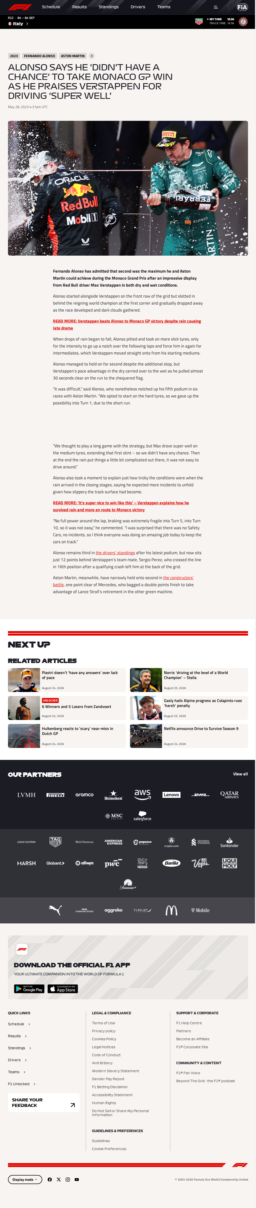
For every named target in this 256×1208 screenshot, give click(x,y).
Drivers (138, 7)
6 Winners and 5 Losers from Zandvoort (76, 706)
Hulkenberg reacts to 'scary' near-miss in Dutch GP (77, 731)
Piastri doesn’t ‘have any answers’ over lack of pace (80, 675)
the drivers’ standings (115, 552)
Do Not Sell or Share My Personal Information (120, 1113)
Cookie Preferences (109, 1149)
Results (79, 7)
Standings (109, 7)
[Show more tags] (92, 56)
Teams (163, 7)
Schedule (51, 7)
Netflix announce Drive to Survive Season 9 (201, 728)
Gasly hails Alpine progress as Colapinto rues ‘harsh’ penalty (203, 703)
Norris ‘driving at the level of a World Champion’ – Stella (196, 675)
